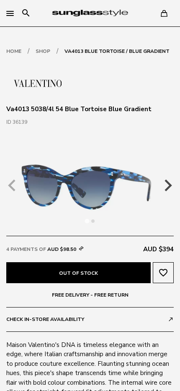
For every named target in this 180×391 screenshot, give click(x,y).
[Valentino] (37, 82)
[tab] (87, 221)
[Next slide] (167, 185)
